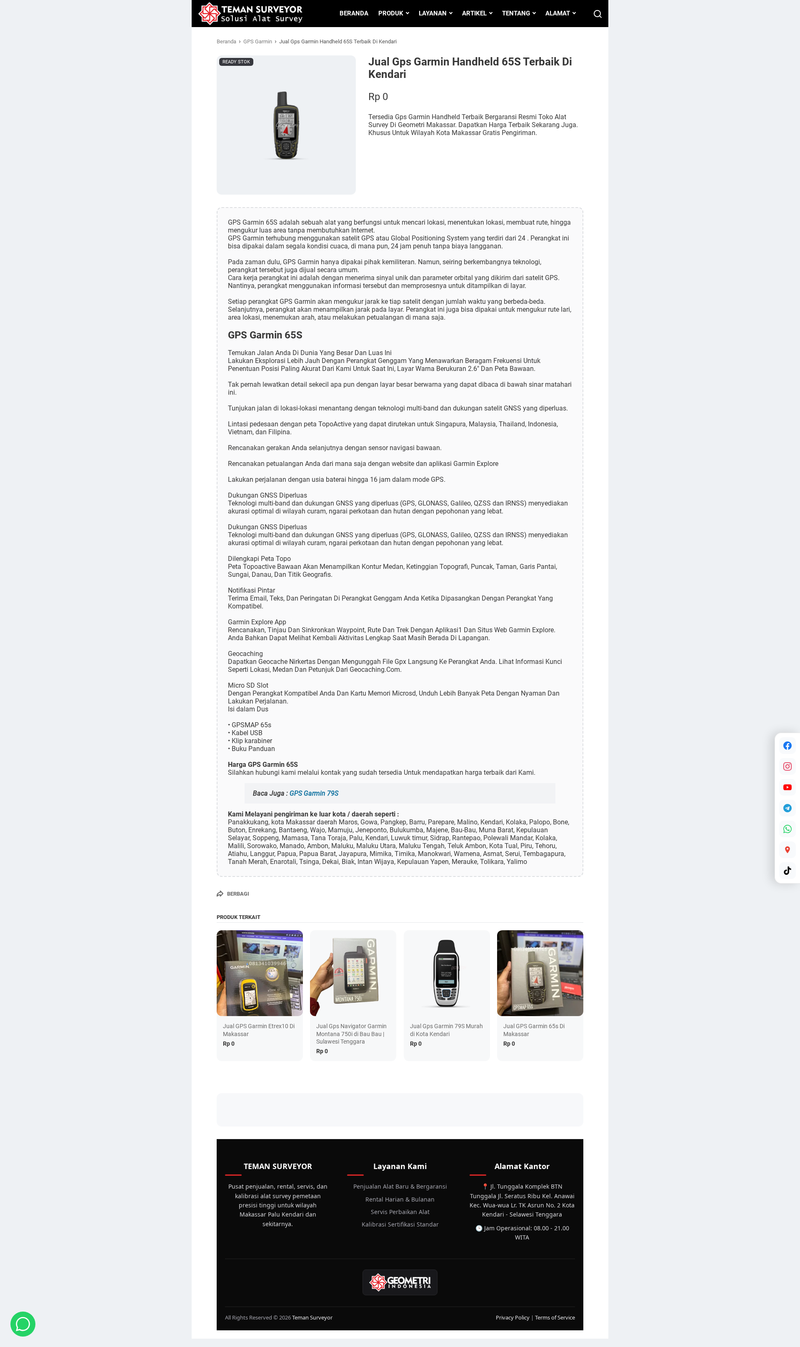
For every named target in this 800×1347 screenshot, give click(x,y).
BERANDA (354, 13)
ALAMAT (557, 13)
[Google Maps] (787, 849)
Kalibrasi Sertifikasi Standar (400, 1224)
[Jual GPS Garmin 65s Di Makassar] (540, 973)
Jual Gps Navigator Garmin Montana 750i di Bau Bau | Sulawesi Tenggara (351, 1033)
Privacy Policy (513, 1317)
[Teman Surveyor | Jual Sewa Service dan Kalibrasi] (250, 13)
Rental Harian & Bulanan (400, 1199)
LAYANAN (433, 13)
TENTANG (516, 13)
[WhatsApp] (787, 829)
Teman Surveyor (312, 1317)
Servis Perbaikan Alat (400, 1212)
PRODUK (390, 13)
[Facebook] (787, 745)
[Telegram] (787, 808)
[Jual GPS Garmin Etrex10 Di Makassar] (260, 973)
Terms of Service (555, 1317)
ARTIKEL (474, 13)
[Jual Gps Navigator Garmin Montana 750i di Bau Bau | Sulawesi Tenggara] (353, 973)
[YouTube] (787, 787)
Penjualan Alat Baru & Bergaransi (400, 1186)
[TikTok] (787, 870)
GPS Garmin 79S (314, 793)
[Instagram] (787, 766)
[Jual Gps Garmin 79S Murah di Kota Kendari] (447, 973)
